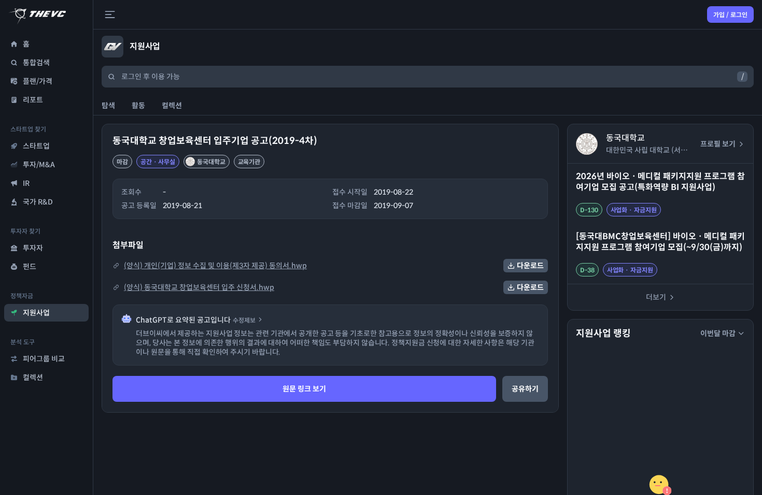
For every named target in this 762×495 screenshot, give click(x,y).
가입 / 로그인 (730, 15)
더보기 (656, 297)
